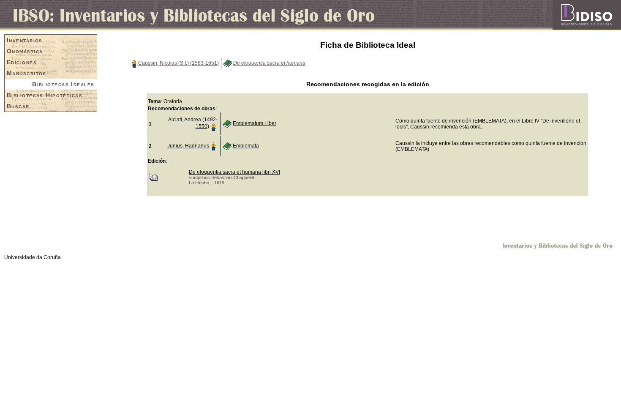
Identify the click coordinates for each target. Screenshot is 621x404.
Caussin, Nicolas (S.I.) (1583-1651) (178, 63)
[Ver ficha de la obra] (227, 63)
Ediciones (22, 62)
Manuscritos (26, 73)
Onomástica (25, 51)
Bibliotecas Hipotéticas (44, 95)
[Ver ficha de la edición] (153, 177)
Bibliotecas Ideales (63, 84)
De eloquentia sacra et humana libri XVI (234, 172)
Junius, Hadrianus (188, 146)
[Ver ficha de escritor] (134, 63)
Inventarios (25, 40)
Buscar (18, 106)
